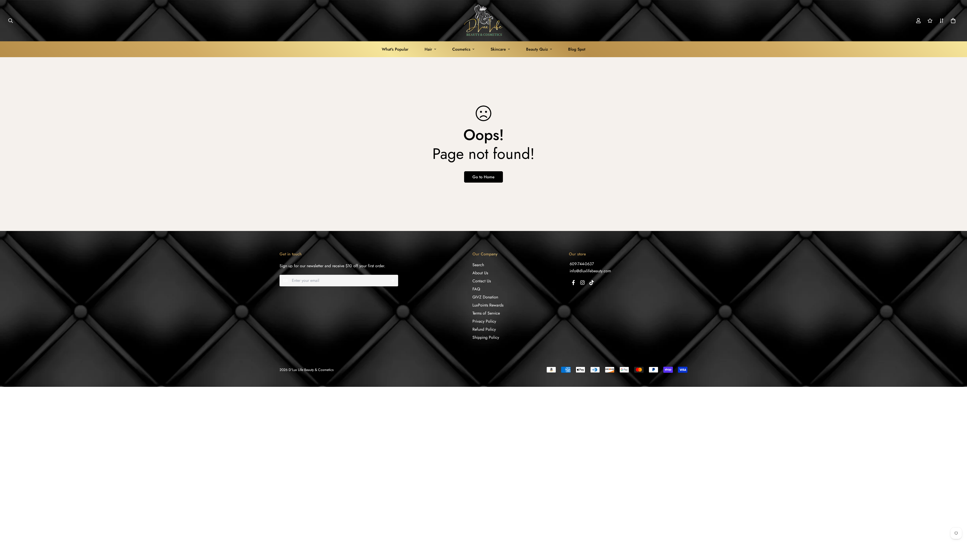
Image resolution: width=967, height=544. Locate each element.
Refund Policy (484, 329)
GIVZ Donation (485, 297)
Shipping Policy (485, 337)
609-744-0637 (582, 264)
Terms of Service (486, 313)
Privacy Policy (484, 321)
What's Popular (395, 49)
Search (478, 265)
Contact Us (481, 281)
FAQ (476, 289)
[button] (952, 20)
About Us (480, 273)
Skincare (498, 49)
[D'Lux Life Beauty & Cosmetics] (484, 20)
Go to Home (483, 177)
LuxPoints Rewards (487, 305)
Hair (428, 49)
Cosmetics (461, 49)
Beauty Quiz (537, 49)
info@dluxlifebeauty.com (590, 271)
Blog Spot (576, 49)
